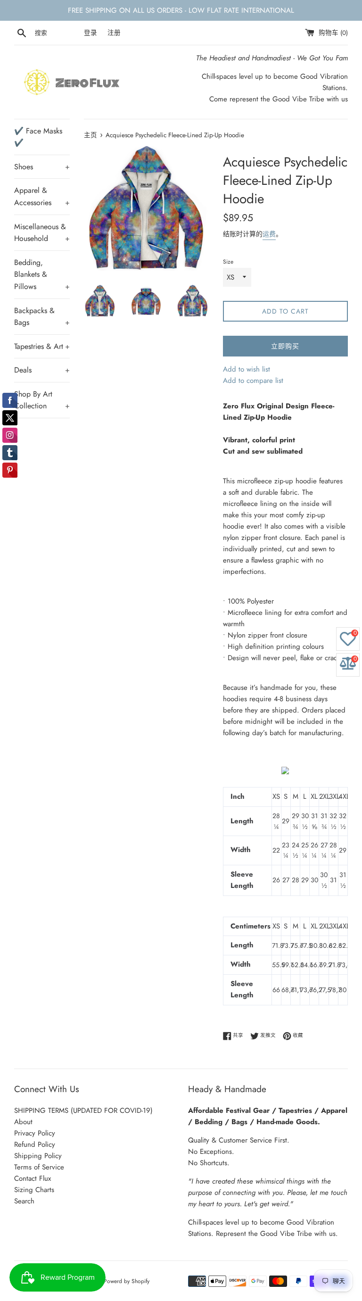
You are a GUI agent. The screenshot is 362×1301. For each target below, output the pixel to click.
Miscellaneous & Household (42, 232)
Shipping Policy (38, 1156)
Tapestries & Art (42, 346)
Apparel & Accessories (42, 196)
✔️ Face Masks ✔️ (38, 137)
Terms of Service (39, 1167)
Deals (42, 370)
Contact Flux (32, 1178)
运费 (269, 234)
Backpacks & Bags (42, 316)
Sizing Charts (34, 1190)
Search (24, 1201)
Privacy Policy (34, 1133)
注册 (114, 32)
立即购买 (285, 346)
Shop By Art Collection (42, 400)
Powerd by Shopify (126, 1281)
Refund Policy (34, 1144)
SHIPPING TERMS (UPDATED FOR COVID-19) (83, 1110)
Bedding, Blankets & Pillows (42, 274)
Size (228, 261)
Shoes (42, 166)
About (23, 1122)
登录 (90, 32)
